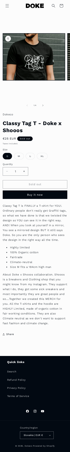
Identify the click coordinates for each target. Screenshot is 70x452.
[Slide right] (43, 105)
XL (44, 157)
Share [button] (10, 334)
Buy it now (35, 194)
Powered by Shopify (44, 446)
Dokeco (28, 446)
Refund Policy (16, 379)
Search (12, 371)
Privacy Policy (16, 387)
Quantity (8, 164)
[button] (7, 6)
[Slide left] (27, 105)
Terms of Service (18, 396)
